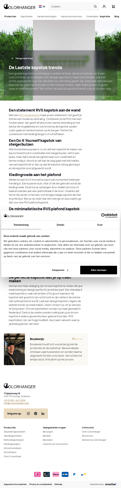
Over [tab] (100, 224)
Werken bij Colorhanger (94, 439)
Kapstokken (27, 16)
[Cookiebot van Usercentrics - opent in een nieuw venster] (103, 215)
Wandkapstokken (13, 435)
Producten (10, 427)
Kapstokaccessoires (71, 16)
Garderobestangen (47, 16)
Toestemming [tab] (21, 224)
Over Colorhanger (91, 431)
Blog (116, 16)
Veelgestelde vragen (54, 427)
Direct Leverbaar (12, 456)
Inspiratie (105, 16)
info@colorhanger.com (16, 403)
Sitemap (58, 484)
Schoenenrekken (12, 448)
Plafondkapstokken (14, 439)
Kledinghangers (12, 443)
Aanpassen (58, 270)
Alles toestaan (98, 270)
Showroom (87, 435)
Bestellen (48, 439)
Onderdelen (92, 16)
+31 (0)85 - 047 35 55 (15, 400)
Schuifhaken (10, 452)
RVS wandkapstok (29, 115)
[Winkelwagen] (113, 6)
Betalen (47, 435)
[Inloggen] (104, 6)
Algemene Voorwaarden (15, 484)
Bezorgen (48, 431)
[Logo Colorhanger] (19, 6)
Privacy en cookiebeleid (40, 484)
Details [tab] (60, 224)
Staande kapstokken (14, 431)
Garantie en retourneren (55, 443)
